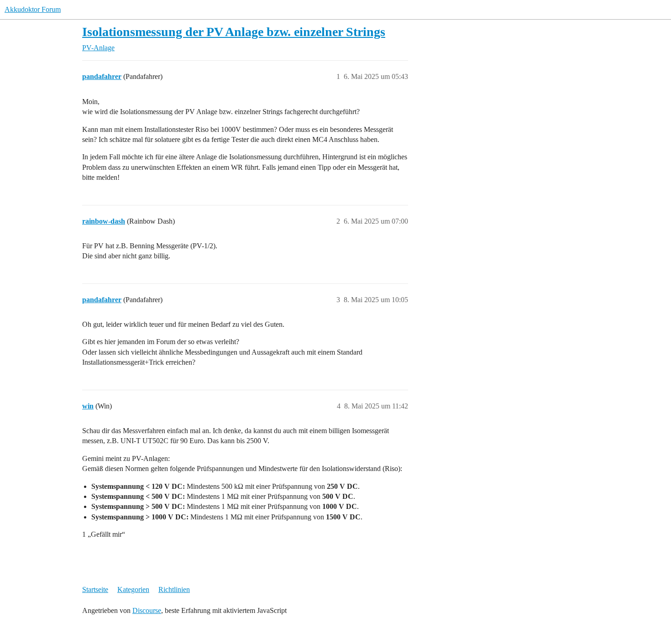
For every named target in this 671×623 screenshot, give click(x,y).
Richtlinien (174, 589)
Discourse (146, 610)
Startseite (95, 589)
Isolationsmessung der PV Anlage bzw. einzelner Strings (233, 32)
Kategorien (133, 589)
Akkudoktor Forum (33, 9)
